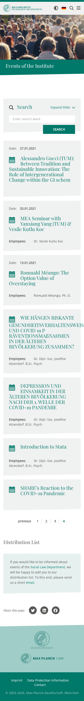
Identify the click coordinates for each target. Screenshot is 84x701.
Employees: (17, 241)
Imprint (16, 680)
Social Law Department (47, 567)
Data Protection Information (48, 680)
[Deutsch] (64, 8)
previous (24, 521)
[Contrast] (56, 8)
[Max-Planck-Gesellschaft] (42, 640)
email (30, 582)
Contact (40, 685)
